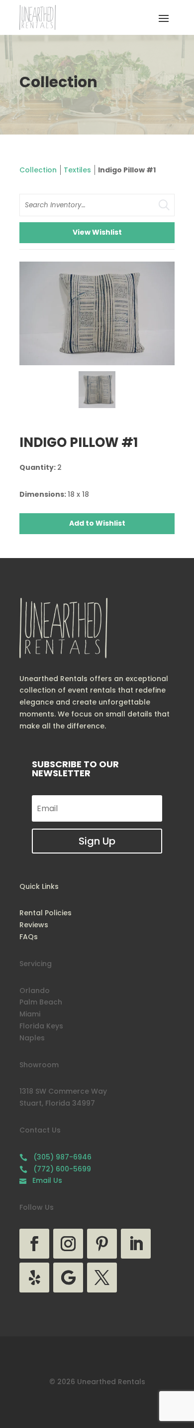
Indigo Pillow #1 (127, 170)
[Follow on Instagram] (68, 1244)
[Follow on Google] (68, 1277)
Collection (38, 170)
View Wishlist (97, 232)
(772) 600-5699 (55, 1169)
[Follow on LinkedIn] (136, 1244)
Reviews (33, 925)
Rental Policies (45, 913)
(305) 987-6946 (55, 1157)
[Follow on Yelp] (34, 1277)
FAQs (28, 937)
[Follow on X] (102, 1277)
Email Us (40, 1180)
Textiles (77, 170)
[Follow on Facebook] (34, 1244)
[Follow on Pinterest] (102, 1244)
